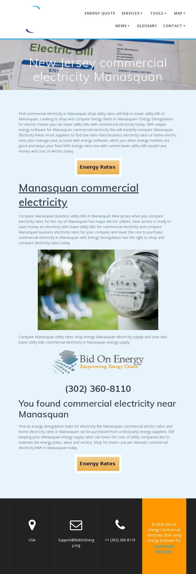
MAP (178, 13)
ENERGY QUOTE (100, 13)
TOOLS (156, 13)
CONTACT (172, 25)
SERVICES (130, 13)
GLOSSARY (147, 25)
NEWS (121, 25)
